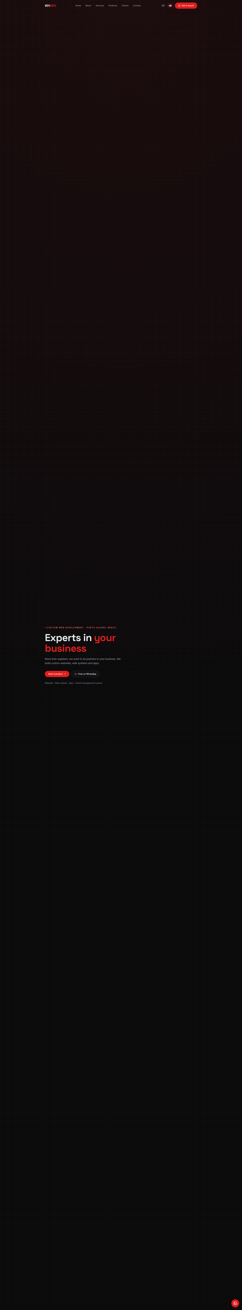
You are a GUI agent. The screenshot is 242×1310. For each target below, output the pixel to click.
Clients (125, 5)
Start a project (55, 674)
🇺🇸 (170, 5)
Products (113, 5)
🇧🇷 (163, 5)
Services (100, 5)
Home (78, 5)
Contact (137, 5)
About (88, 5)
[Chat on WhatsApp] (235, 1303)
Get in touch (188, 5)
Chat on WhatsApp (87, 674)
